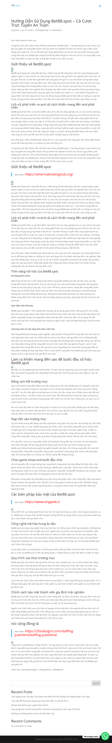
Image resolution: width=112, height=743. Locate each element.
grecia (17, 30)
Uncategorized (41, 30)
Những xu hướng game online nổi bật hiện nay (32, 713)
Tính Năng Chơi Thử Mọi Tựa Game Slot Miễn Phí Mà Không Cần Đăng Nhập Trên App (50, 696)
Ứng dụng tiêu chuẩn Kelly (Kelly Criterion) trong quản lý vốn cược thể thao (45, 709)
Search (96, 683)
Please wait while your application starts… (30, 705)
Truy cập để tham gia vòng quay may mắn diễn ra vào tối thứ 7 (40, 701)
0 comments (56, 30)
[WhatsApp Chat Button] (105, 736)
